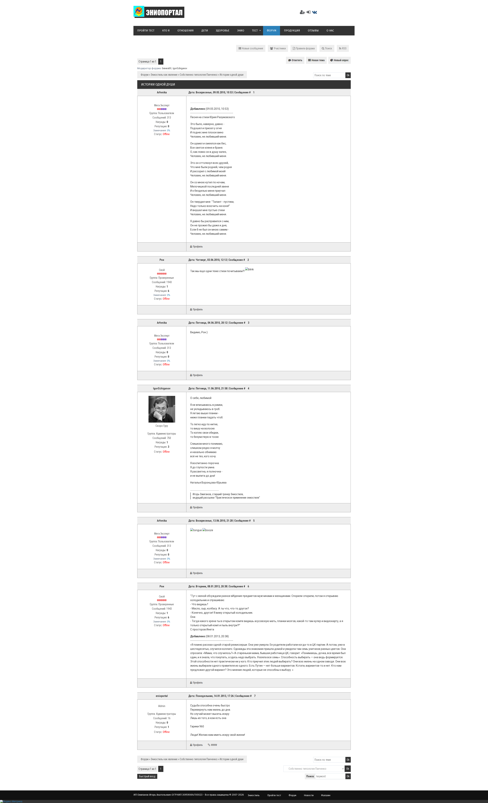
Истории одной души (231, 74)
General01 (167, 68)
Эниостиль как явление (164, 74)
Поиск (328, 48)
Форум (144, 74)
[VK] (314, 12)
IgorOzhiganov (180, 68)
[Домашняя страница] (212, 745)
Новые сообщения (252, 48)
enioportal (162, 695)
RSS (344, 48)
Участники (280, 48)
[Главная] (158, 16)
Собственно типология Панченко (199, 74)
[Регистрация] (302, 12)
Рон (162, 259)
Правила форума (305, 48)
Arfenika (162, 92)
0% (168, 130)
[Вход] (309, 12)
